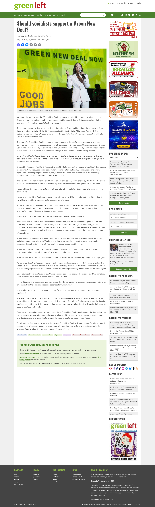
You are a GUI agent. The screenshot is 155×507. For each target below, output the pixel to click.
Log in (138, 3)
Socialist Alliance (78, 479)
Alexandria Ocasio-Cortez (81, 335)
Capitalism (58, 335)
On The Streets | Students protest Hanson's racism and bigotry (123, 282)
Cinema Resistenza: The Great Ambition (121, 188)
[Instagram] (123, 368)
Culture (17, 482)
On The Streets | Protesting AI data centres (121, 302)
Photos (36, 474)
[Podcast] (114, 368)
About (55, 474)
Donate (131, 3)
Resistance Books (78, 477)
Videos (35, 479)
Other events (124, 203)
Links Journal (77, 474)
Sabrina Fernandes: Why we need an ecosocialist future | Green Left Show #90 (123, 309)
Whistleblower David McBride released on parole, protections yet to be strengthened (123, 393)
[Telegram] (126, 368)
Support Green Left (120, 240)
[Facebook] (22, 44)
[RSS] (137, 368)
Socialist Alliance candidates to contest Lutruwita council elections (123, 400)
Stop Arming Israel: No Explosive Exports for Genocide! (122, 180)
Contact (55, 479)
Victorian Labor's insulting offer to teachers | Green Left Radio (123, 296)
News (16, 474)
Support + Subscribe (118, 3)
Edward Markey (97, 335)
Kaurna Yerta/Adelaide (41, 36)
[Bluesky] (26, 44)
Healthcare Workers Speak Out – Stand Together (122, 171)
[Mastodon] (18, 44)
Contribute (56, 477)
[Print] (31, 44)
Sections (18, 15)
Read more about (102, 499)
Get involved (59, 15)
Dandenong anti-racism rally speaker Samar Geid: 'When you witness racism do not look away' (122, 325)
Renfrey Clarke (23, 36)
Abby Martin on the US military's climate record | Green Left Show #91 (122, 289)
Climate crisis (22, 335)
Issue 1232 (36, 40)
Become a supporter (28, 357)
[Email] (35, 44)
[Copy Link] (39, 44)
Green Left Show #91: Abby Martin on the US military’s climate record (123, 408)
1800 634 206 (38, 363)
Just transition (47, 335)
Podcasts (36, 477)
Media (39, 15)
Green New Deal (34, 335)
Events (47, 15)
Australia (67, 335)
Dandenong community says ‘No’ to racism (122, 386)
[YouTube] (110, 368)
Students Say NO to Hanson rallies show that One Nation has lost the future (123, 339)
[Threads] (134, 368)
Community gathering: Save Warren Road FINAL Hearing (121, 163)
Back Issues (18, 484)
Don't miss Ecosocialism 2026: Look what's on (122, 332)
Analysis (45, 40)
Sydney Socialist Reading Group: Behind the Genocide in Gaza (122, 194)
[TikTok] (120, 368)
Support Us (29, 15)
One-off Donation (32, 353)
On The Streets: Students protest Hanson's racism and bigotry (123, 380)
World (16, 479)
